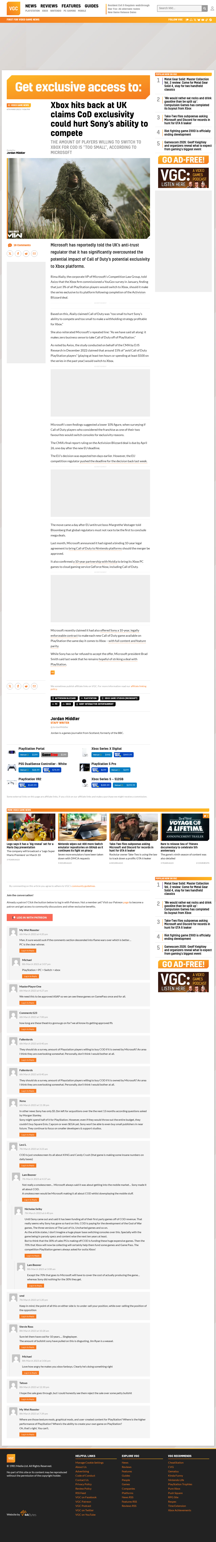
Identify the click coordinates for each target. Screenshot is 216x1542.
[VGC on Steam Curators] (210, 19)
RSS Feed (80, 1492)
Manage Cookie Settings (89, 1462)
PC (56, 704)
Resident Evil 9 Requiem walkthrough (129, 5)
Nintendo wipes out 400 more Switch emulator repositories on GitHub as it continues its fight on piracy (80, 847)
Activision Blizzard (65, 698)
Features (71, 6)
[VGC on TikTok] (206, 19)
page (126, 902)
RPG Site (173, 1497)
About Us (81, 1466)
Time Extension (177, 1505)
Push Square (175, 1492)
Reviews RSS (129, 1505)
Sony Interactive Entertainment (96, 704)
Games (126, 1484)
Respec (172, 1501)
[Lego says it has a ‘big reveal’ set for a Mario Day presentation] (31, 827)
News (30, 6)
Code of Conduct (85, 1475)
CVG (171, 1466)
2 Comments (202, 863)
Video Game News (20, 105)
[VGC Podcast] (191, 19)
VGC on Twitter (84, 1510)
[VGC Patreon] (187, 19)
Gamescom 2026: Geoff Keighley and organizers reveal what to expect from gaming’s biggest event (188, 146)
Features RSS (129, 1501)
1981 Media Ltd (18, 1465)
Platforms (127, 1492)
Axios (54, 282)
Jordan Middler (16, 153)
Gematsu (173, 1471)
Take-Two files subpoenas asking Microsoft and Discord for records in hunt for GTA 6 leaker (187, 120)
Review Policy (83, 1488)
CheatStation (176, 1462)
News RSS (127, 1497)
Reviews (49, 6)
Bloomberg (58, 530)
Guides (91, 6)
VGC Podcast (83, 1505)
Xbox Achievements (179, 1510)
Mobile (82, 11)
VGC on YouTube (85, 1514)
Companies (128, 1488)
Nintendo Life (176, 1479)
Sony (137, 314)
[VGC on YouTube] (202, 19)
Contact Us (82, 1479)
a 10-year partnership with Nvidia (95, 561)
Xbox (45, 11)
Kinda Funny (175, 1475)
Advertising (82, 1471)
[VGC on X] (195, 19)
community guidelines (83, 886)
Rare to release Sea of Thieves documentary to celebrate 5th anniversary (179, 847)
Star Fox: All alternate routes (124, 9)
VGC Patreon (83, 1501)
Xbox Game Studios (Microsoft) (121, 698)
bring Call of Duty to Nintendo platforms (95, 548)
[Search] (205, 8)
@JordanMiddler (59, 727)
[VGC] (13, 8)
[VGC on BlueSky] (199, 19)
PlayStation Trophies (180, 1484)
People (126, 1479)
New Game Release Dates (122, 12)
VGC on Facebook (86, 1497)
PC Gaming (70, 11)
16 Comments (22, 245)
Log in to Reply (27, 950)
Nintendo (55, 11)
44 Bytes (28, 1513)
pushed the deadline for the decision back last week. (113, 461)
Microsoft (99, 276)
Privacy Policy (83, 1484)
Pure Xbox (174, 1488)
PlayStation (32, 11)
